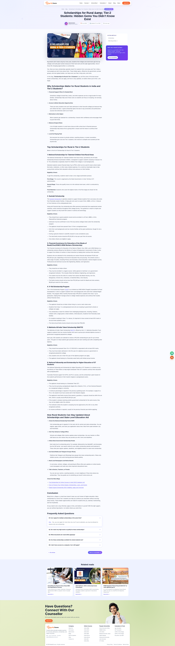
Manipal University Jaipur (104, 633)
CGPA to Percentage (119, 631)
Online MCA (86, 630)
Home (81, 3)
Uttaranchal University (104, 637)
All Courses (71, 630)
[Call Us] (172, 357)
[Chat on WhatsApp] (172, 353)
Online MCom (87, 637)
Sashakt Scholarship (55, 199)
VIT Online (101, 640)
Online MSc (86, 640)
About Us (71, 628)
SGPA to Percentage (119, 633)
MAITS (72, 330)
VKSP (66, 289)
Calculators (103, 3)
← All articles (51, 552)
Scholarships (111, 38)
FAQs (70, 637)
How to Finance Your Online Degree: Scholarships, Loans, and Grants (68, 485)
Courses (86, 3)
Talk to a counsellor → (95, 552)
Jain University (102, 639)
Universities (94, 3)
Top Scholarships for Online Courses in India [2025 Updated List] (67, 482)
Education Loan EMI (119, 635)
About (109, 3)
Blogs (70, 633)
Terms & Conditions (118, 644)
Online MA (86, 639)
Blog (114, 3)
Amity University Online (104, 628)
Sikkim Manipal (102, 635)
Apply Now (126, 3)
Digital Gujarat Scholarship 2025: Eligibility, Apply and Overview (66, 487)
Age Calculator (118, 628)
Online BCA (86, 631)
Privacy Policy (110, 644)
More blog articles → (113, 40)
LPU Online (101, 631)
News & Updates (72, 635)
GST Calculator (118, 630)
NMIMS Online (102, 630)
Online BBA (86, 633)
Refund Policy (126, 644)
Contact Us (71, 639)
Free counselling (113, 57)
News (118, 3)
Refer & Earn (71, 631)
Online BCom (87, 635)
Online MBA (86, 628)
